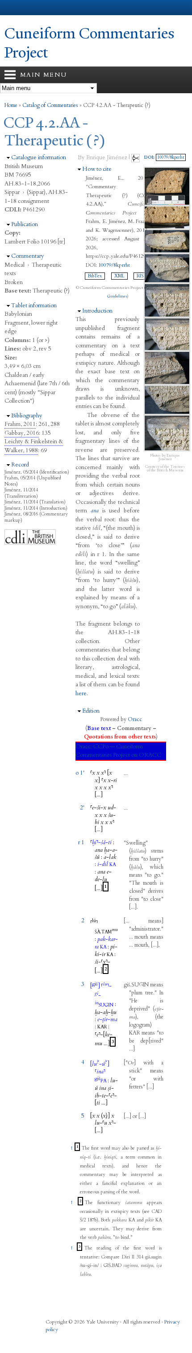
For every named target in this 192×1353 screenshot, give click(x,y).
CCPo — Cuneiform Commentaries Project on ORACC (118, 750)
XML (119, 276)
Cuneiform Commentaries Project (89, 43)
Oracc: (83, 746)
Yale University (14, 7)
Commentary (27, 256)
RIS (140, 276)
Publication (24, 224)
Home (10, 105)
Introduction (97, 311)
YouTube (103, 1338)
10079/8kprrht (114, 264)
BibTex (95, 276)
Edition (91, 711)
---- (106, 1095)
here (81, 693)
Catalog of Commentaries (50, 105)
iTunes (86, 1338)
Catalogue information (38, 157)
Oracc (135, 719)
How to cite (97, 169)
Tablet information (34, 305)
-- (101, 842)
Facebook (51, 1338)
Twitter (68, 1338)
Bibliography (26, 416)
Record (20, 465)
